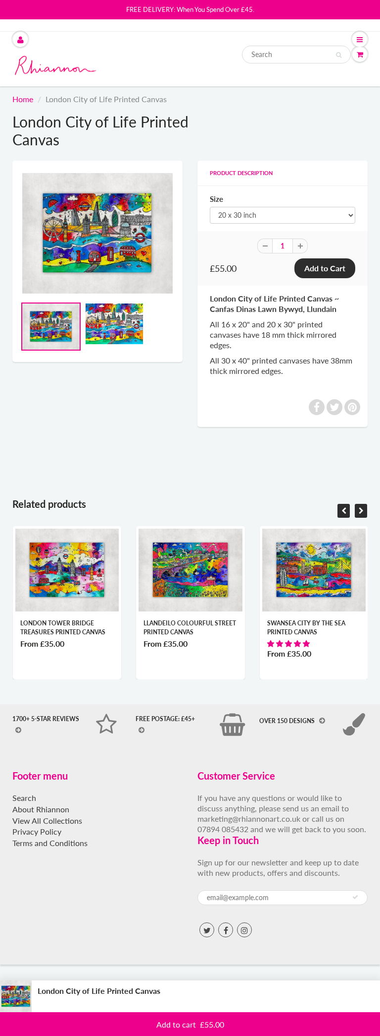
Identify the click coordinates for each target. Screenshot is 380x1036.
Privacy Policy (36, 831)
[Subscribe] (355, 897)
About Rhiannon (40, 809)
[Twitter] (206, 929)
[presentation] (343, 511)
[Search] (338, 55)
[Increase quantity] (365, 996)
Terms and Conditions (50, 843)
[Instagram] (244, 929)
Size (216, 198)
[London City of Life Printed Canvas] (97, 233)
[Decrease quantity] (345, 996)
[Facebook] (225, 929)
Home (22, 99)
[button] (289, 643)
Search (24, 797)
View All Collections (47, 820)
